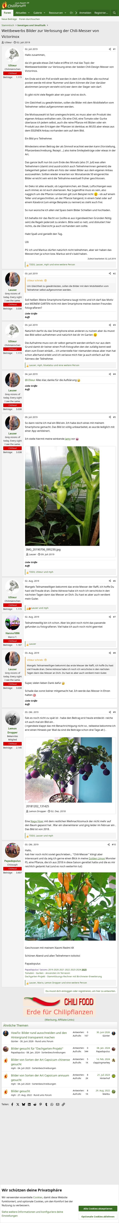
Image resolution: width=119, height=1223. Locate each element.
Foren (7, 12)
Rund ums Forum (44, 1041)
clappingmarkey (101, 1062)
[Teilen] (110, 49)
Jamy (68, 438)
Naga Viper (37, 821)
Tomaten (29, 973)
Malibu (106, 1093)
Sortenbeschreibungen (54, 1052)
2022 (67, 969)
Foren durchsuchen (29, 19)
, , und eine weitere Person (52, 264)
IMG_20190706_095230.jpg (43, 549)
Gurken (40, 973)
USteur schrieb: (35, 280)
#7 (114, 616)
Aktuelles (21, 12)
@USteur (30, 380)
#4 (114, 374)
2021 (61, 969)
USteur (8, 42)
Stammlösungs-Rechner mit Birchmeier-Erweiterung (74, 976)
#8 (114, 652)
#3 (114, 324)
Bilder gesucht (20, 1091)
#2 (114, 273)
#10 (114, 844)
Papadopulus (18, 1052)
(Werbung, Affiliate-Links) (59, 1019)
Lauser (32, 554)
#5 (114, 417)
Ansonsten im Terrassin (58, 973)
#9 (114, 712)
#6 (114, 580)
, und (41, 571)
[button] (29, 13)
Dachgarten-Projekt (35, 976)
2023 (73, 969)
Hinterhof (105, 1078)
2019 (50, 969)
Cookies (37, 1197)
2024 (78, 969)
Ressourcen (56, 12)
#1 (114, 49)
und (39, 607)
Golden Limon (97, 858)
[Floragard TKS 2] (59, 1016)
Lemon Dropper (37, 811)
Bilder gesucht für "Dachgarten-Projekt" (37, 1048)
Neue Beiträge (9, 19)
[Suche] (114, 13)
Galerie (37, 12)
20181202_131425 (37, 806)
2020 (56, 969)
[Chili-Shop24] (59, 1005)
